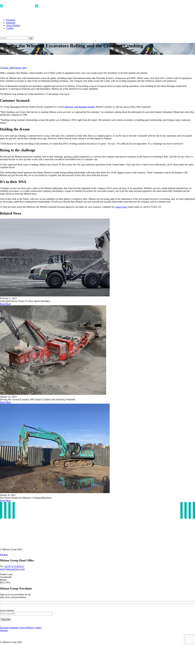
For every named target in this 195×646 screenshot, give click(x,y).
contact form (121, 207)
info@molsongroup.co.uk (12, 569)
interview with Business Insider (79, 107)
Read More (5, 304)
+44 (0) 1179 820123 (14, 566)
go (31, 38)
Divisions (10, 20)
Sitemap (4, 554)
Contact (10, 28)
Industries (10, 22)
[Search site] (2, 35)
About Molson (13, 25)
